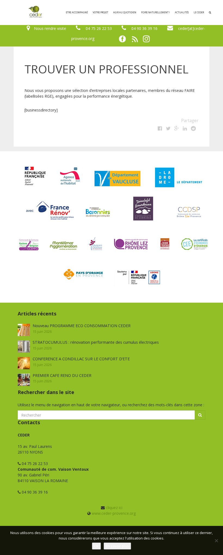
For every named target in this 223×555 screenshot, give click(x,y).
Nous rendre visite (50, 28)
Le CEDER (199, 12)
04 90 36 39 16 (144, 28)
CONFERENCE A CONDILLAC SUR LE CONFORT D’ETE (81, 358)
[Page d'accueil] (12, 12)
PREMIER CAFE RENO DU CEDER (62, 375)
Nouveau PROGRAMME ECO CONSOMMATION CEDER (82, 325)
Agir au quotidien (124, 12)
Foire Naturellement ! (155, 12)
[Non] (216, 540)
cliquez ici (114, 507)
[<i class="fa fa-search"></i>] (209, 12)
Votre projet (100, 12)
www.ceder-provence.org (114, 513)
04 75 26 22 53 (99, 28)
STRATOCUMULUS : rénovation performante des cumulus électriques (96, 342)
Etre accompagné (77, 12)
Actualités (182, 12)
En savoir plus (117, 546)
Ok (96, 546)
